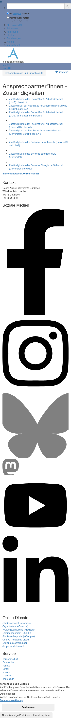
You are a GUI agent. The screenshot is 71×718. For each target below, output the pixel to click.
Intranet (6, 672)
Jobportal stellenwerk (13, 646)
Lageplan (7, 675)
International (13, 45)
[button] (6, 65)
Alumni (10, 41)
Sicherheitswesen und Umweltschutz (24, 73)
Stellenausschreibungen (15, 642)
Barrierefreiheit (10, 659)
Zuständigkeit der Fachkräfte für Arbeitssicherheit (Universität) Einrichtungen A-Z (35, 132)
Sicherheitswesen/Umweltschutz (20, 173)
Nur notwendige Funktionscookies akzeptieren (26, 715)
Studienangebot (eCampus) (16, 623)
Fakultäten (12, 28)
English (63, 71)
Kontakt (6, 665)
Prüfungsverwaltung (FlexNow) (18, 629)
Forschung (12, 31)
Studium (11, 35)
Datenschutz (9, 662)
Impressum (8, 678)
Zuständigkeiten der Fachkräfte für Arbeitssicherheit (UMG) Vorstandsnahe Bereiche (36, 113)
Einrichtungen (14, 38)
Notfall (5, 668)
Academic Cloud (20, 639)
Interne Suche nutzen (19, 17)
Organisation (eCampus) (15, 626)
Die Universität (14, 25)
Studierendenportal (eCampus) (18, 636)
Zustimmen (28, 707)
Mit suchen (19, 13)
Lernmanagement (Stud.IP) (16, 633)
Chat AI (6, 639)
